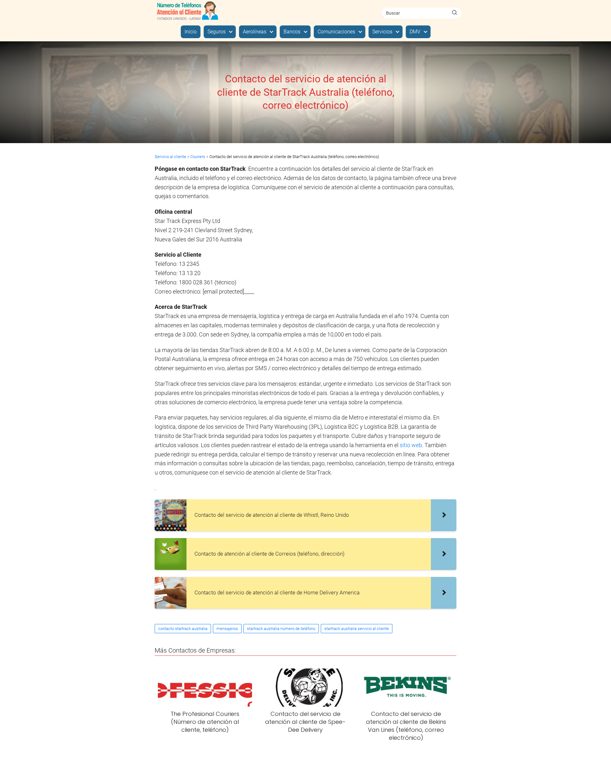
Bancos (292, 32)
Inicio (191, 32)
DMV (415, 32)
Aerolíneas (254, 32)
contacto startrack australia (182, 628)
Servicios (382, 32)
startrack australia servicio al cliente (356, 628)
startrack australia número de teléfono (281, 628)
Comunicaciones (336, 32)
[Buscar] (454, 13)
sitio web (411, 445)
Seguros (216, 32)
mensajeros (227, 628)
